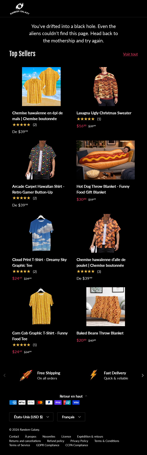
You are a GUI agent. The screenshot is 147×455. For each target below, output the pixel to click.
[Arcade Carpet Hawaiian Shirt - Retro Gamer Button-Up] (41, 160)
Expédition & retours (90, 436)
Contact (14, 436)
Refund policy (55, 441)
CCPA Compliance (76, 445)
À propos (30, 436)
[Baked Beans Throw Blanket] (106, 306)
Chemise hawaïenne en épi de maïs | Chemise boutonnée (37, 115)
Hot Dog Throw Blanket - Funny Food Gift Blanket (103, 189)
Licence (66, 436)
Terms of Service (19, 445)
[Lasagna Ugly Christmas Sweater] (106, 86)
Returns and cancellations (25, 441)
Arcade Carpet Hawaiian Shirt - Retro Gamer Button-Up (38, 189)
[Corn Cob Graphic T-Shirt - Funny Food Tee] (41, 306)
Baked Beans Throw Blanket (100, 333)
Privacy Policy (79, 441)
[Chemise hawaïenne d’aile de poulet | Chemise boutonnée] (106, 233)
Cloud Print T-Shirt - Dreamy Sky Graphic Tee (39, 262)
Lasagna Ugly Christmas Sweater (104, 112)
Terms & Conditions (106, 441)
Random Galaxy (29, 429)
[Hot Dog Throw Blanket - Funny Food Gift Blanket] (106, 160)
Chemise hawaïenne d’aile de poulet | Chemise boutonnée (101, 262)
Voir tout (130, 54)
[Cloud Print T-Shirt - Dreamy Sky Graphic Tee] (41, 233)
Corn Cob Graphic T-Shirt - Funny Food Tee (40, 336)
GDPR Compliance (47, 445)
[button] (127, 8)
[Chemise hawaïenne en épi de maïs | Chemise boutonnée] (41, 86)
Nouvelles (48, 436)
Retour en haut (72, 396)
